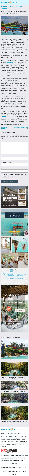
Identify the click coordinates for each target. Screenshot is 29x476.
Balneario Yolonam (14, 359)
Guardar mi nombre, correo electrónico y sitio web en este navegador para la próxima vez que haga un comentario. (15, 176)
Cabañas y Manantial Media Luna (14, 404)
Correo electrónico (6, 162)
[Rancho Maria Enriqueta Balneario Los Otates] (14, 386)
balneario (3, 116)
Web (2, 168)
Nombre (3, 156)
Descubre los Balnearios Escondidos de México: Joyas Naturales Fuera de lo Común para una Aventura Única (14, 378)
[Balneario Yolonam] (14, 349)
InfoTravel (15, 455)
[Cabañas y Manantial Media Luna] (14, 398)
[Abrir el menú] (27, 2)
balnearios (10, 62)
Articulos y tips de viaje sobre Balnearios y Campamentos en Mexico (14, 37)
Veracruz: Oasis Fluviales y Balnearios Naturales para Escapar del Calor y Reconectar (14, 422)
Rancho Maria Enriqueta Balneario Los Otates (14, 391)
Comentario (4, 141)
